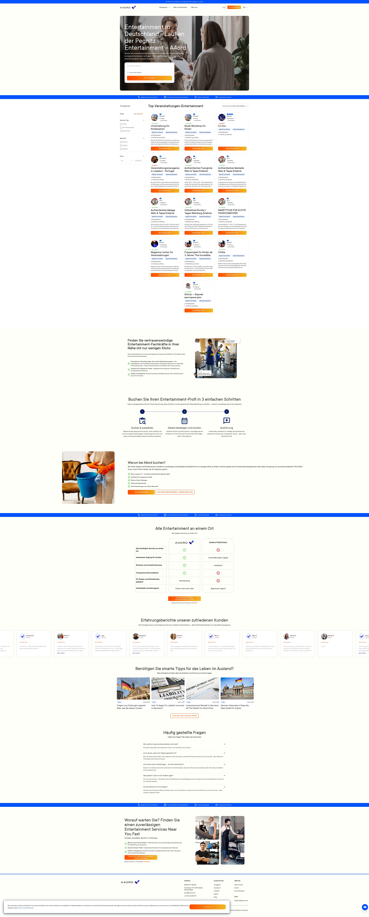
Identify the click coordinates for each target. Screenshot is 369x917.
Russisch (125, 149)
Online (124, 124)
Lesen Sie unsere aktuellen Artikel (184, 716)
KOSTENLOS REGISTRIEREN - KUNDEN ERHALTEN (175, 492)
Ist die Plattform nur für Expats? (155, 787)
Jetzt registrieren (234, 7)
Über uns (194, 7)
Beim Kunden (126, 131)
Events (236, 888)
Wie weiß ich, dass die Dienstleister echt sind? (160, 744)
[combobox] (235, 106)
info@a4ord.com (189, 893)
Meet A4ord (238, 885)
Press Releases (239, 891)
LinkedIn (216, 891)
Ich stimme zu (208, 907)
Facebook (217, 888)
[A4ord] (128, 7)
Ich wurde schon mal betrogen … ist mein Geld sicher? (163, 764)
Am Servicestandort (128, 127)
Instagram (217, 885)
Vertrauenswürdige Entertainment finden (184, 598)
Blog (215, 897)
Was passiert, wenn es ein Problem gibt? (158, 776)
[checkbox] (121, 124)
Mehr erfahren (362, 653)
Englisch (125, 145)
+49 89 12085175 (190, 896)
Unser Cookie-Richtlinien (26, 908)
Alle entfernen (138, 114)
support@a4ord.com (241, 900)
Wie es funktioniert (180, 7)
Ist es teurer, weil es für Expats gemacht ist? (159, 753)
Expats (216, 894)
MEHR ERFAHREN (141, 492)
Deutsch (125, 142)
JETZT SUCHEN (149, 78)
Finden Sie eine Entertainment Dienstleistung (141, 857)
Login (224, 7)
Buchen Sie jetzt (165, 148)
